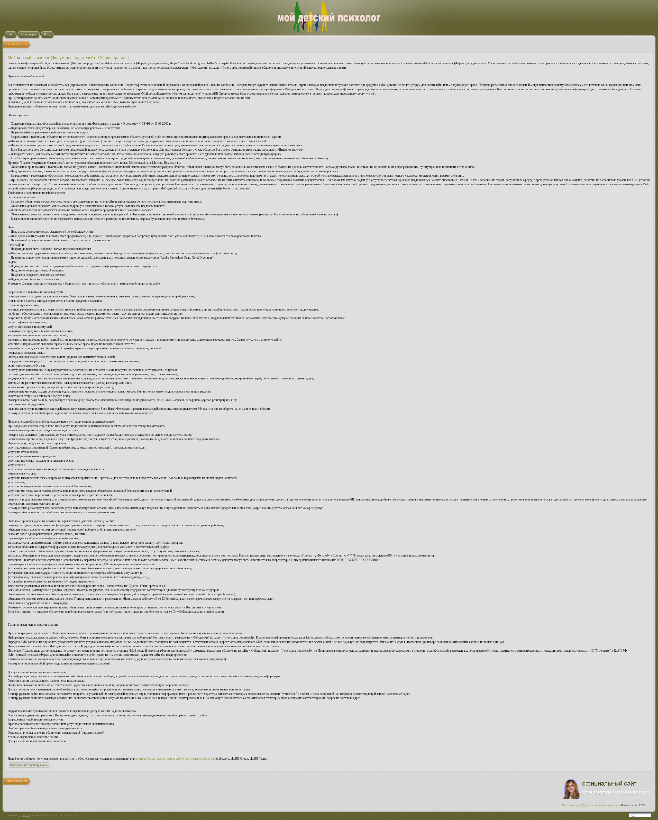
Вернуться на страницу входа (29, 765)
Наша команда (570, 805)
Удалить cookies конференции (600, 805)
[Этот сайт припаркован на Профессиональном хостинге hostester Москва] (640, 816)
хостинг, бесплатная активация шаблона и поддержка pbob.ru (174, 758)
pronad (26, 815)
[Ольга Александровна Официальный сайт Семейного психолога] (607, 798)
